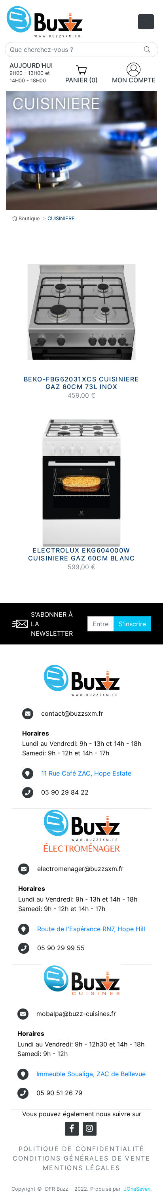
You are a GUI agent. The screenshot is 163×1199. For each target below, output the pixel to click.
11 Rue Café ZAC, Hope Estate (86, 773)
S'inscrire (132, 624)
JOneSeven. (138, 1189)
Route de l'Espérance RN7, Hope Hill (91, 929)
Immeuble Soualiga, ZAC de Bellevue (91, 1074)
